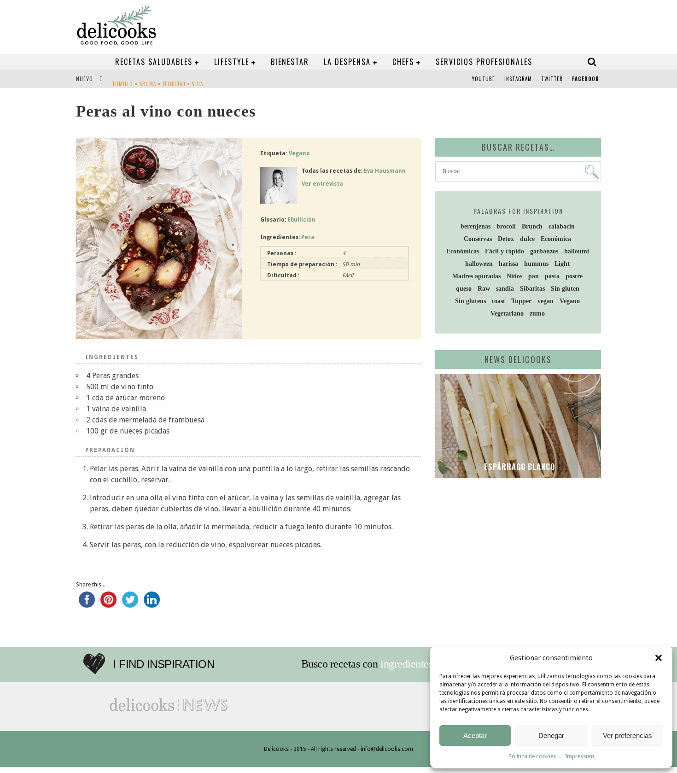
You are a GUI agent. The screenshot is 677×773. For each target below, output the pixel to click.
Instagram (518, 78)
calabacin (562, 226)
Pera (308, 237)
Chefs (403, 61)
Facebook (585, 78)
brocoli (506, 226)
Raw (484, 288)
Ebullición (301, 220)
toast (498, 301)
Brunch (532, 226)
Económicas (462, 251)
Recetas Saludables (154, 61)
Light (562, 263)
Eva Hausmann (385, 171)
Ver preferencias (627, 735)
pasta (552, 276)
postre (574, 276)
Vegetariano (507, 313)
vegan (545, 301)
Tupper (521, 301)
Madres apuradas (476, 276)
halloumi (576, 251)
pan (533, 276)
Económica (556, 238)
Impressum (579, 756)
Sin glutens (470, 301)
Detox (506, 238)
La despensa (347, 61)
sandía (505, 288)
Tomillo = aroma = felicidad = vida (157, 79)
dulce (527, 238)
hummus (536, 263)
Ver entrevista (322, 184)
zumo (537, 313)
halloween (479, 263)
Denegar (551, 735)
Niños (514, 276)
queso (464, 288)
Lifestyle (231, 61)
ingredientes (406, 664)
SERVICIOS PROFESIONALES (484, 61)
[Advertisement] (515, 556)
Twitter (552, 78)
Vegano (299, 153)
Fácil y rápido (504, 251)
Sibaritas (532, 288)
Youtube (483, 78)
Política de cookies (532, 756)
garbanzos (544, 251)
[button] (658, 657)
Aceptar (475, 735)
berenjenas (475, 226)
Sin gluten (565, 288)
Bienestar (290, 61)
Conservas (478, 238)
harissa (508, 263)
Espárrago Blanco (518, 466)
